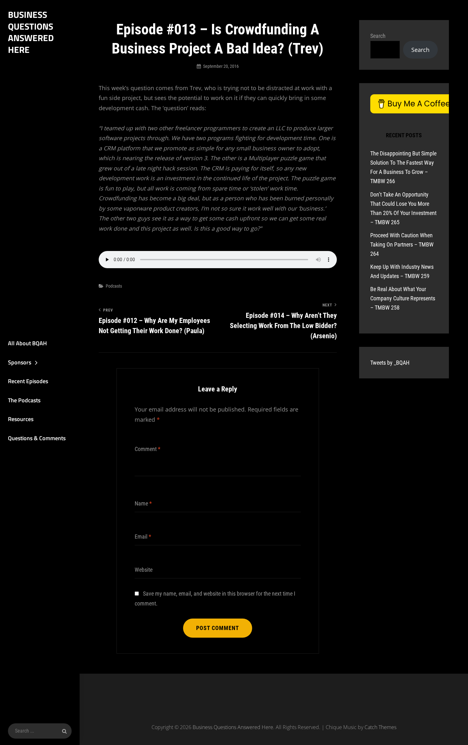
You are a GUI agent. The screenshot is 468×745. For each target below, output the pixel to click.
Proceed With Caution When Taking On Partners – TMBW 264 (402, 244)
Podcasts (114, 286)
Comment (147, 449)
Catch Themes (380, 727)
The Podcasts (24, 400)
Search (378, 35)
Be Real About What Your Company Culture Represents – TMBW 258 (402, 298)
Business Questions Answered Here (31, 32)
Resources (20, 419)
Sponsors (19, 362)
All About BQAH (27, 343)
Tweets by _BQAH (389, 362)
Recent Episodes (28, 381)
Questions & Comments (37, 438)
